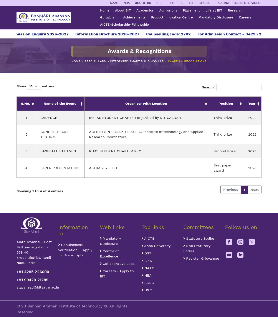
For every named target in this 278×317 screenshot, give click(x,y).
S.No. (25, 103)
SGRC (148, 283)
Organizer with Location (146, 103)
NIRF (159, 3)
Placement (191, 10)
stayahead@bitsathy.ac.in (35, 287)
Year (252, 103)
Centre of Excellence (109, 253)
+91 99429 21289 (32, 279)
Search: (208, 87)
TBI (191, 3)
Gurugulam (108, 17)
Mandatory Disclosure (216, 17)
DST (147, 253)
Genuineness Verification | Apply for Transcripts (75, 250)
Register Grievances (202, 258)
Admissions (168, 10)
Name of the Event (60, 103)
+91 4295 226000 (33, 271)
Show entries (35, 86)
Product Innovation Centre (172, 17)
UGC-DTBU (143, 3)
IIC (182, 3)
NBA (127, 3)
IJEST (148, 261)
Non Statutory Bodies (196, 248)
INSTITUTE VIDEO (247, 3)
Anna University (156, 246)
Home (104, 10)
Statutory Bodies (200, 238)
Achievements (134, 17)
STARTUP (205, 3)
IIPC (171, 3)
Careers (245, 17)
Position (225, 103)
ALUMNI (223, 3)
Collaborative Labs (118, 264)
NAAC (114, 3)
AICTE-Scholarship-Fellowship (124, 25)
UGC (147, 290)
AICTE (148, 238)
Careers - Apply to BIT (117, 273)
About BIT (123, 10)
